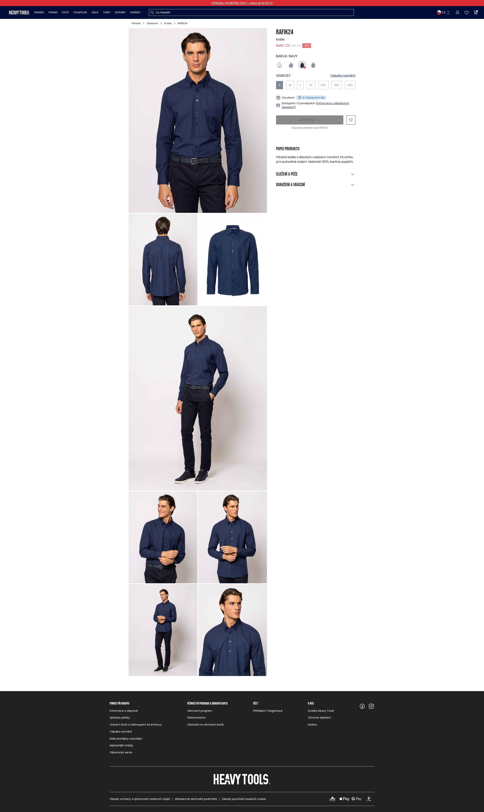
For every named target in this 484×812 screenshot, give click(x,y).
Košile (168, 23)
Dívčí (65, 12)
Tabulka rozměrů (342, 75)
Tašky (106, 12)
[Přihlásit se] (457, 12)
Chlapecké (80, 12)
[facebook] (362, 706)
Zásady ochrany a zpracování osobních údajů (140, 799)
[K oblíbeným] (350, 119)
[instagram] (371, 706)
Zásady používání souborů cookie (244, 799)
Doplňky (120, 12)
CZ (443, 12)
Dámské (39, 12)
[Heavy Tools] (19, 12)
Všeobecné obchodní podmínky (196, 799)
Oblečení (152, 23)
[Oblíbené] (466, 12)
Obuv (95, 12)
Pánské (52, 12)
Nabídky (135, 12)
